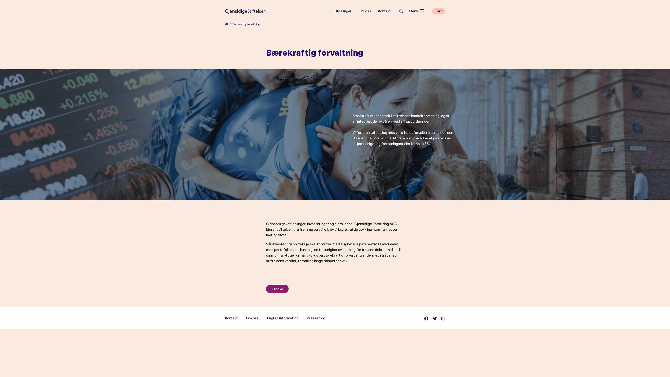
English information (282, 318)
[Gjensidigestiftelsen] (245, 11)
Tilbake (277, 289)
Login (438, 11)
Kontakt (384, 11)
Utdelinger (343, 11)
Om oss (365, 11)
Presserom (316, 318)
